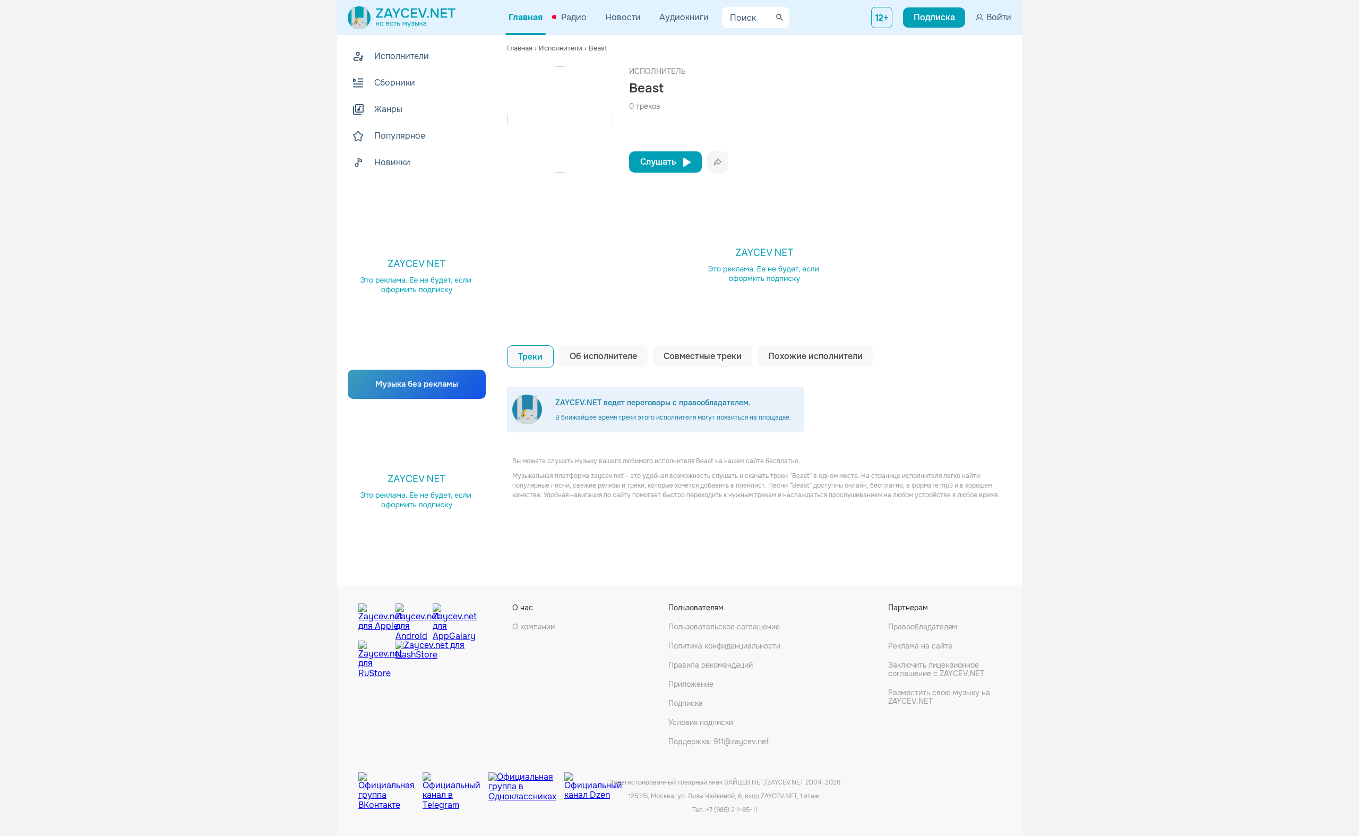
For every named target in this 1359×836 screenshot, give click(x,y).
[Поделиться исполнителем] (717, 162)
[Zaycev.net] (401, 17)
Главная (526, 17)
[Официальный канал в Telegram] (455, 783)
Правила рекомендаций (710, 665)
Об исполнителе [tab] (603, 356)
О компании (533, 626)
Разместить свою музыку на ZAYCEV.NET (939, 696)
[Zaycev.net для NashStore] (430, 659)
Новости (623, 17)
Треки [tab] (530, 356)
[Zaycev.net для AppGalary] (449, 619)
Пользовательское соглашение (724, 626)
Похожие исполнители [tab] (815, 356)
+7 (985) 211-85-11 (731, 810)
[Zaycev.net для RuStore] (374, 659)
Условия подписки (700, 722)
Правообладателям (922, 626)
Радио (574, 17)
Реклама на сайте (920, 646)
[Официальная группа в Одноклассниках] (526, 783)
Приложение (690, 684)
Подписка (685, 703)
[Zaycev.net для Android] (411, 619)
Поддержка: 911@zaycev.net (718, 741)
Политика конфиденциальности (724, 646)
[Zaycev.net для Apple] (374, 619)
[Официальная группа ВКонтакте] (390, 783)
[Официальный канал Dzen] (593, 783)
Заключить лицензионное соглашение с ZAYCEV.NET (936, 669)
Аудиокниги (684, 17)
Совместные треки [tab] (703, 356)
